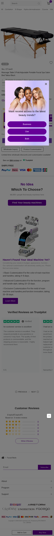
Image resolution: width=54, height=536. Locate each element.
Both (27, 139)
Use (27, 131)
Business (27, 124)
